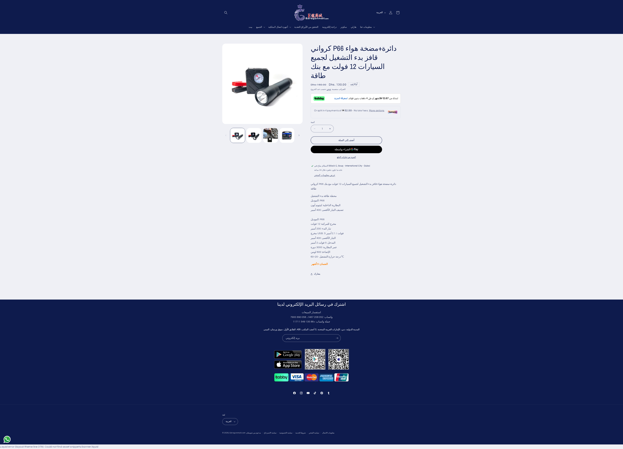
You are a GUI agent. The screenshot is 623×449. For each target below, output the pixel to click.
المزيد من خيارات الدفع (346, 157)
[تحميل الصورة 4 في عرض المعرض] (287, 135)
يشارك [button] (317, 274)
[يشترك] (337, 338)
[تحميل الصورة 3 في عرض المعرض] (270, 135)
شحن (329, 89)
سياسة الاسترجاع (270, 433)
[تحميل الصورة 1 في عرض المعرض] (237, 135)
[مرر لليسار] (225, 135)
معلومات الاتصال (328, 433)
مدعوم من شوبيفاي (253, 433)
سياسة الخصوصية (285, 433)
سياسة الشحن (314, 433)
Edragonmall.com (238, 433)
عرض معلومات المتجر (324, 175)
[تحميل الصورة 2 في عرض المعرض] (254, 135)
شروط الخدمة (300, 433)
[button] (225, 12)
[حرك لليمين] (299, 135)
